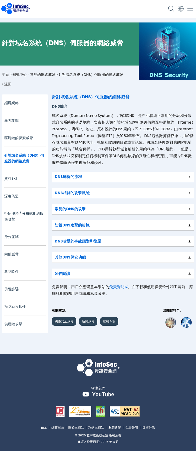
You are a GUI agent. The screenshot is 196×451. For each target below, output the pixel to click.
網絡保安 (109, 321)
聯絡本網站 (96, 427)
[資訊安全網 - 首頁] (15, 13)
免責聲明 (117, 287)
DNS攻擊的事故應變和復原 (78, 241)
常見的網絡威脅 (42, 74)
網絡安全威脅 (64, 321)
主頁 (5, 74)
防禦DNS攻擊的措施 (72, 225)
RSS (44, 427)
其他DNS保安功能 (70, 257)
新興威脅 (88, 321)
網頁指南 (57, 427)
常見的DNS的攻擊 (70, 209)
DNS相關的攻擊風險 (72, 193)
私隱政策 (115, 427)
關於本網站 (76, 427)
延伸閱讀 (62, 273)
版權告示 (148, 427)
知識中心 (19, 74)
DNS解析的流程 (68, 176)
